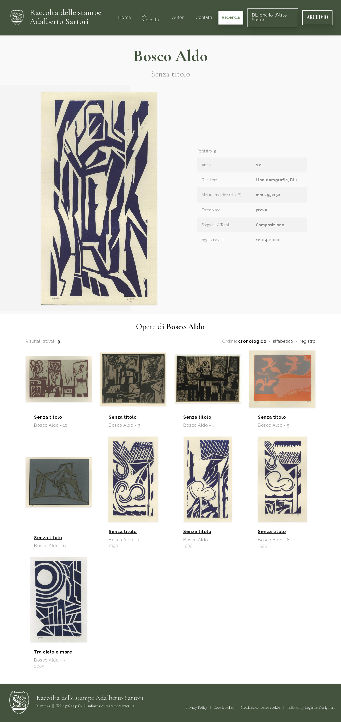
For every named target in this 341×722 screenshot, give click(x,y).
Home (124, 17)
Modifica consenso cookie (260, 707)
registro (307, 341)
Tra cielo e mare (53, 652)
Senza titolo (48, 417)
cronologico (252, 341)
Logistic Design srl (320, 707)
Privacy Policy (196, 707)
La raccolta (150, 17)
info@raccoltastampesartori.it (111, 706)
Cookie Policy (224, 707)
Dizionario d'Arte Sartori (269, 17)
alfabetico (283, 341)
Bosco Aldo (170, 56)
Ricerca (231, 17)
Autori (178, 17)
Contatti (204, 17)
